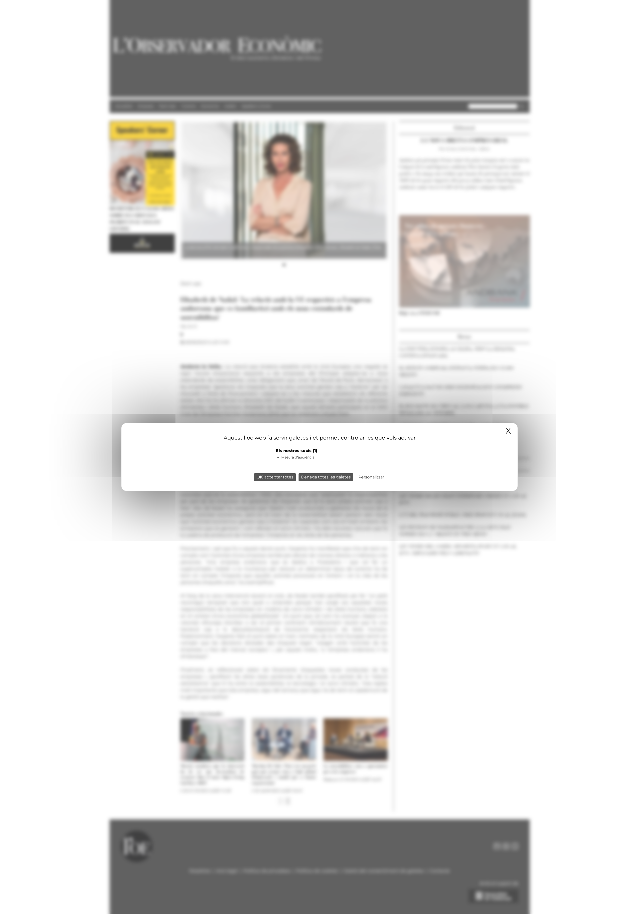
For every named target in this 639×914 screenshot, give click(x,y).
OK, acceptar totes (275, 477)
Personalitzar (371, 477)
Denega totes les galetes (326, 477)
